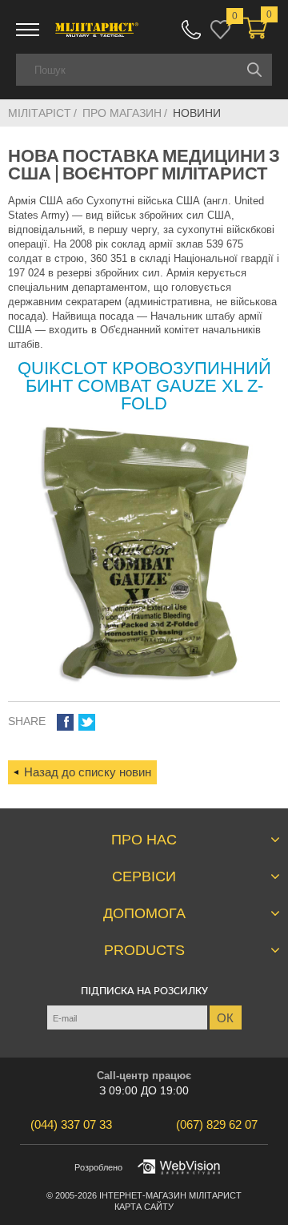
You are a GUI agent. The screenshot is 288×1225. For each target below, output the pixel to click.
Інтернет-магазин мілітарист (170, 1195)
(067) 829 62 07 (191, 29)
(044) (71, 1124)
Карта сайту (144, 1206)
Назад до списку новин (87, 772)
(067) (217, 1124)
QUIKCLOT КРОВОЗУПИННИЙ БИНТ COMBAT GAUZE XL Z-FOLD (144, 385)
